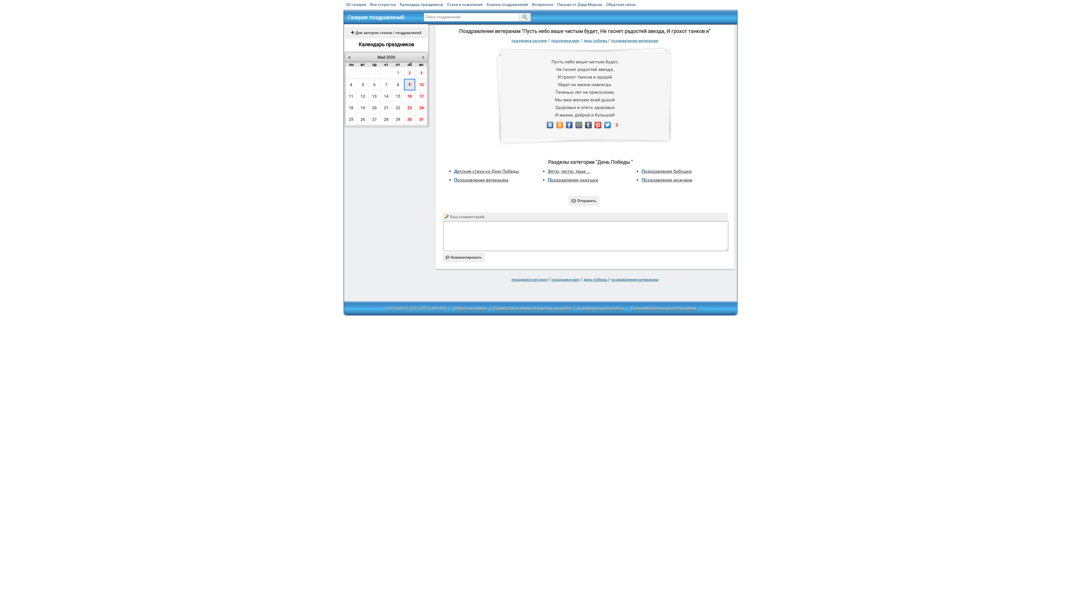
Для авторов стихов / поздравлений (386, 33)
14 (386, 96)
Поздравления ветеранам (634, 40)
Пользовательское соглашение (663, 308)
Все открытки (383, 4)
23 (409, 108)
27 (374, 119)
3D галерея (356, 4)
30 (409, 119)
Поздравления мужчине (667, 180)
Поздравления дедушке (573, 180)
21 (386, 108)
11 (351, 96)
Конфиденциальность (601, 308)
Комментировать (464, 257)
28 (386, 119)
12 (363, 96)
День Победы (596, 40)
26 (363, 119)
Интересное (542, 4)
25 (351, 119)
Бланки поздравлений (507, 4)
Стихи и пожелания (465, 4)
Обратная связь (621, 4)
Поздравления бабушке (667, 171)
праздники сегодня (529, 40)
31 (421, 119)
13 (374, 96)
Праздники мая (565, 40)
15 (398, 96)
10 (421, 84)
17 (421, 96)
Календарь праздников (421, 4)
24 (421, 108)
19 (363, 108)
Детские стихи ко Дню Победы (486, 171)
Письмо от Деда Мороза (579, 4)
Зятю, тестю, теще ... (569, 171)
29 (398, 119)
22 (398, 108)
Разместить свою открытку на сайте (532, 308)
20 (374, 108)
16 (409, 96)
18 (351, 108)
